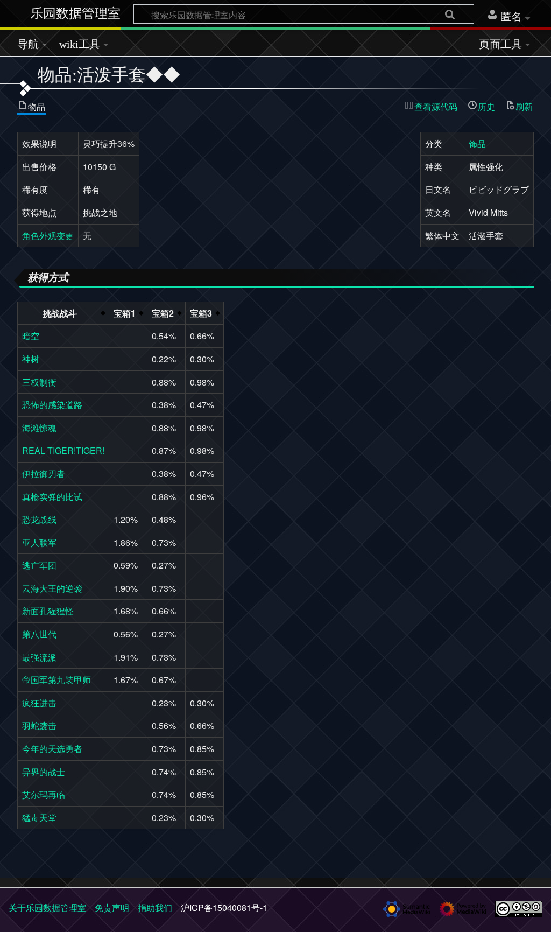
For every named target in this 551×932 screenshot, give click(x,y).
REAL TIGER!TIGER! (63, 450)
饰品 (477, 143)
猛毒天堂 (39, 817)
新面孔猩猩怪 (48, 611)
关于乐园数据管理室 (47, 907)
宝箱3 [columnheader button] (201, 313)
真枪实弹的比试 (52, 496)
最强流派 (39, 657)
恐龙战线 (39, 519)
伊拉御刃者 (43, 473)
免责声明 (112, 907)
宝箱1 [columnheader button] (125, 313)
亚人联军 (39, 542)
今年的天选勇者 (52, 748)
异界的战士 (43, 772)
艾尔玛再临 (43, 794)
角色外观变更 (48, 235)
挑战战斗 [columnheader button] (60, 313)
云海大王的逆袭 (52, 588)
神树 (30, 359)
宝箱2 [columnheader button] (163, 313)
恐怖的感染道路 (52, 404)
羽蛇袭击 (39, 725)
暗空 (30, 336)
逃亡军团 (39, 565)
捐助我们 (155, 907)
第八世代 (39, 634)
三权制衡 (39, 382)
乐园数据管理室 (75, 13)
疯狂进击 (39, 703)
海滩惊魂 (39, 428)
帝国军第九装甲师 (56, 680)
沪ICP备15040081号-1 (224, 907)
